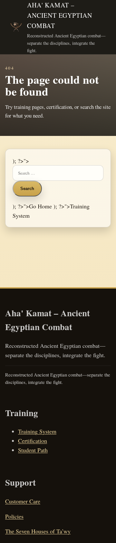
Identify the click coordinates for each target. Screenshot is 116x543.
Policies (14, 516)
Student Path (33, 450)
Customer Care (22, 501)
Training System (37, 431)
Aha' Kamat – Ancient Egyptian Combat (59, 15)
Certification (32, 440)
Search (27, 188)
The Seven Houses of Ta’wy (38, 531)
